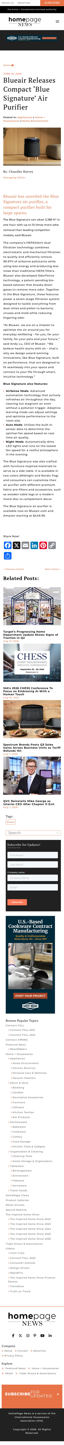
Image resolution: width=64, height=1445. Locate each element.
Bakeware (19, 1126)
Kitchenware (18, 1122)
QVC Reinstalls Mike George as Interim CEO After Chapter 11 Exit (28, 803)
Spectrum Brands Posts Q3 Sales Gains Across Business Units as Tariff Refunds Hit (32, 747)
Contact (23, 1350)
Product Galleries (17, 1200)
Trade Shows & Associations (24, 1243)
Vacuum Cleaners (24, 1078)
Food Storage (22, 1141)
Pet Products (21, 1117)
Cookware (19, 1131)
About (8, 1350)
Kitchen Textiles (23, 1112)
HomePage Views (17, 1195)
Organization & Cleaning (26, 1151)
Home (7, 65)
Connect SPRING (17, 1039)
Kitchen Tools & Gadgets (29, 1146)
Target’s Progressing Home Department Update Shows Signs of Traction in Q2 (30, 634)
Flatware (18, 1180)
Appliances (25, 117)
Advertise (24, 3)
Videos (10, 1248)
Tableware (17, 1166)
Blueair (11, 822)
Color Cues (17, 1252)
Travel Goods (18, 1190)
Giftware (18, 1107)
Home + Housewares (19, 1054)
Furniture (19, 1102)
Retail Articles (15, 1204)
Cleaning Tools (22, 1156)
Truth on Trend (20, 1291)
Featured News (16, 1044)
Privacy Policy (13, 1355)
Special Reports (16, 1209)
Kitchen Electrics (24, 1068)
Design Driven (20, 1267)
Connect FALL (15, 1025)
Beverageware (22, 1170)
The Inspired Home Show (23, 1214)
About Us (8, 3)
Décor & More (19, 1082)
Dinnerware (21, 1175)
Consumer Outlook (22, 1262)
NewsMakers (18, 1049)
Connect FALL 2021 (22, 1030)
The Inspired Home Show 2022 (30, 1219)
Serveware (20, 1185)
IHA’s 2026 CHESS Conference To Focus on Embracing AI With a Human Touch (28, 691)
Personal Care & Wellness (30, 1073)
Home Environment (35, 120)
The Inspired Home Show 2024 (30, 1228)
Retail (9, 1373)
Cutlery (17, 1136)
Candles (18, 1092)
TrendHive (17, 1286)
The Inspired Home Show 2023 (30, 1224)
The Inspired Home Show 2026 (30, 1238)
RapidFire (16, 1272)
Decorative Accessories (28, 1097)
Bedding (18, 1087)
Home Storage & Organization (33, 1161)
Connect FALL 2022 (23, 1034)
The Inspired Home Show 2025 (30, 1233)
